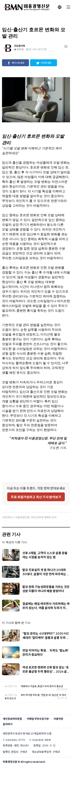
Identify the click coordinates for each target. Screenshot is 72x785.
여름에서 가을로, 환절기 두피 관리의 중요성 (42, 686)
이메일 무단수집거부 (38, 718)
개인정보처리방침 (12, 718)
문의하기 (7, 724)
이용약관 (58, 718)
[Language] (60, 7)
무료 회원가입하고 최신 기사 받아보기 (36, 497)
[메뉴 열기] (68, 7)
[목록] (66, 46)
